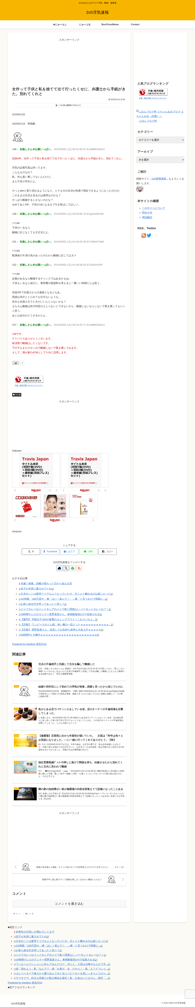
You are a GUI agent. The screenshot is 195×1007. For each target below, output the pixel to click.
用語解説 (147, 217)
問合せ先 (147, 212)
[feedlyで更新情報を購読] (72, 568)
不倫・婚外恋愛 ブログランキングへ (29, 385)
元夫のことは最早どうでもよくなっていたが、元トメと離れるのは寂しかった (66, 593)
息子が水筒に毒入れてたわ (36, 588)
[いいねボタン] (15, 363)
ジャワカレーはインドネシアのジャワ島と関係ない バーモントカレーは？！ (65, 609)
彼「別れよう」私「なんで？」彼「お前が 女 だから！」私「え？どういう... (62, 968)
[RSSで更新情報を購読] (79, 568)
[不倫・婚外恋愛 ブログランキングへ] (29, 379)
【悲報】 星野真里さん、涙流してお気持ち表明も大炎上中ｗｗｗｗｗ (61, 629)
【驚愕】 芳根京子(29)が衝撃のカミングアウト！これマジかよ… (58, 619)
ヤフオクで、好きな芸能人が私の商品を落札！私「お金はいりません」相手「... (62, 978)
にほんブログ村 (148, 121)
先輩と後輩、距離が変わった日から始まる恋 (46, 583)
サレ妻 (17, 395)
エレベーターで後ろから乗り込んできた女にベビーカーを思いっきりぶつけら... (62, 973)
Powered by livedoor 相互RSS (29, 644)
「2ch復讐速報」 (159, 178)
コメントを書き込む (69, 903)
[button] (107, 551)
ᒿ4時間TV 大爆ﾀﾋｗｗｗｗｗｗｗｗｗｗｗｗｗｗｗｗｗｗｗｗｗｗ (59, 634)
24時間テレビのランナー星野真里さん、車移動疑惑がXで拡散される (60, 614)
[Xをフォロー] (66, 568)
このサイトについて (153, 208)
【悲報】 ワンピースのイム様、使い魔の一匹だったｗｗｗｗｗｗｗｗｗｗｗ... (66, 624)
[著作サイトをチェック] (59, 568)
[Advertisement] (69, 62)
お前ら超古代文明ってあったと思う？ (42, 604)
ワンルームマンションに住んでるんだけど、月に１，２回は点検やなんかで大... (62, 964)
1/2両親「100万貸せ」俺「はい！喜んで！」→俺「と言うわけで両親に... (63, 598)
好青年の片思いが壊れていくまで (35, 931)
